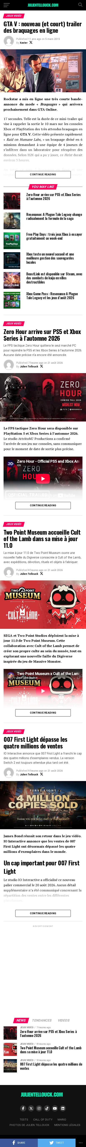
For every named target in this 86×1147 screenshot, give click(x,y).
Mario (62, 1119)
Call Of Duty (43, 1119)
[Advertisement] (43, 971)
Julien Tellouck (29, 366)
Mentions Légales (67, 1125)
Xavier (24, 42)
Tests (24, 1119)
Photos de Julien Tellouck (29, 1125)
